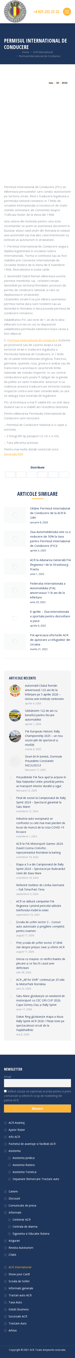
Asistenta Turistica (24, 1172)
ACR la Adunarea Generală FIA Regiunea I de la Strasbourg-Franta (50, 564)
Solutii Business (19, 1309)
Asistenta (15, 1151)
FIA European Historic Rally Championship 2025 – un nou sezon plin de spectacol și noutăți (44, 737)
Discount (14, 1198)
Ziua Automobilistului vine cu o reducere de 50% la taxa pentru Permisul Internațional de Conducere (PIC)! (50, 539)
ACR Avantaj (17, 1123)
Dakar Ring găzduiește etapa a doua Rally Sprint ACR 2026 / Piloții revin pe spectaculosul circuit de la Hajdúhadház (40, 1023)
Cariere (13, 1191)
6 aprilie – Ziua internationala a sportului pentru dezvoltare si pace (50, 616)
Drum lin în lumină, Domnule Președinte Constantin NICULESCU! (43, 761)
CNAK (12, 1255)
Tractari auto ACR (20, 1295)
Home (25, 52)
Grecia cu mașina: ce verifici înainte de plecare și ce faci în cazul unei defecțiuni (40, 963)
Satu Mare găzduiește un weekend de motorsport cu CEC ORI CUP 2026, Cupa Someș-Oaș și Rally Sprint (40, 1000)
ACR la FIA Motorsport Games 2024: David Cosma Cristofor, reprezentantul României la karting (39, 848)
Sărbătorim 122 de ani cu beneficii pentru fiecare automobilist (41, 715)
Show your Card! (19, 1274)
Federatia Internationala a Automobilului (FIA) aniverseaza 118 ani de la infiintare (47, 590)
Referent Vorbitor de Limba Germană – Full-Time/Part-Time (40, 887)
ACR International (43, 52)
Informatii (15, 1212)
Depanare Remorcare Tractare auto (36, 1179)
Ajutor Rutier (17, 1130)
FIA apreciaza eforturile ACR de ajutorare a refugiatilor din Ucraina (50, 639)
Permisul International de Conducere (32, 340)
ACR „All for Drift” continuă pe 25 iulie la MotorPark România (40, 982)
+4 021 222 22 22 (46, 11)
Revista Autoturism (21, 1248)
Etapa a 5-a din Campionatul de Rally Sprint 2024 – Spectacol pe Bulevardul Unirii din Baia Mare (40, 868)
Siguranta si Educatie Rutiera (31, 1233)
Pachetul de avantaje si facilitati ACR (32, 1144)
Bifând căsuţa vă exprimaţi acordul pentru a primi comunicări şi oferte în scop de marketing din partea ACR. (37, 1095)
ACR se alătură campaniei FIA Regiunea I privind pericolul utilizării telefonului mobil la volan (38, 905)
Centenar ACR (22, 1219)
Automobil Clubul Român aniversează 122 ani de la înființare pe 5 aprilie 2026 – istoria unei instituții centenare (44, 692)
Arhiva (13, 1330)
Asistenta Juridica (24, 1158)
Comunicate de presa (22, 1205)
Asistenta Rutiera (24, 1165)
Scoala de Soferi (19, 1281)
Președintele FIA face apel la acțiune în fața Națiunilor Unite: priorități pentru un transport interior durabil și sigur (41, 781)
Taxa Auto (15, 1302)
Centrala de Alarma (25, 1226)
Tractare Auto (18, 1323)
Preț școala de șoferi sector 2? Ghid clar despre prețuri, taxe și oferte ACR (40, 945)
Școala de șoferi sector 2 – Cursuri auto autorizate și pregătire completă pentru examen (40, 926)
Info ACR (14, 1137)
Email (7, 1077)
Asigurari (14, 1240)
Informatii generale (21, 1288)
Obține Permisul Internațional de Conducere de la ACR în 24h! (50, 512)
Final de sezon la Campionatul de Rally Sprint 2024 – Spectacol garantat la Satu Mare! (41, 802)
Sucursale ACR (18, 1316)
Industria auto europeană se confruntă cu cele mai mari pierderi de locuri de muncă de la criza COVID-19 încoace (40, 825)
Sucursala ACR (13, 454)
